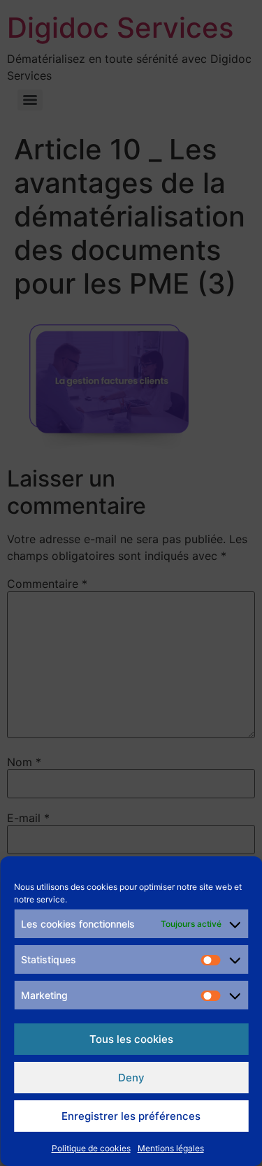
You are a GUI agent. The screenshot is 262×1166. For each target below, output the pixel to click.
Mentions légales (171, 1148)
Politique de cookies (91, 1148)
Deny (131, 1077)
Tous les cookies (131, 1039)
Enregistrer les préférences (131, 1116)
